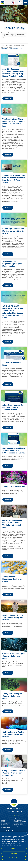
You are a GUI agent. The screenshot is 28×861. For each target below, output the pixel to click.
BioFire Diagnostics (18, 820)
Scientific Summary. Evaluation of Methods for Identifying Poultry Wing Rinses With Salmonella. (13, 72)
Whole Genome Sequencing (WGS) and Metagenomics (12, 263)
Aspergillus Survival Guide (13, 487)
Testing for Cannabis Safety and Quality (12, 696)
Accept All (14, 848)
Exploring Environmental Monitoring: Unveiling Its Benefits (13, 231)
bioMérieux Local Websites (20, 821)
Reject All (14, 853)
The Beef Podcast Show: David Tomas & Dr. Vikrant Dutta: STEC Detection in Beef (13, 122)
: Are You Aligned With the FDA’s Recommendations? (13, 450)
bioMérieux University (18, 824)
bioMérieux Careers (18, 818)
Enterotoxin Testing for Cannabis (12, 579)
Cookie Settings (14, 858)
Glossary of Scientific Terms (20, 826)
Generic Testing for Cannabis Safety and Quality (13, 656)
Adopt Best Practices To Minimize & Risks (12, 407)
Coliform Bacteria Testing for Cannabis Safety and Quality (13, 734)
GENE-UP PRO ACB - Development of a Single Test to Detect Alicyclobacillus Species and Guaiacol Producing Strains (12, 312)
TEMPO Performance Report (11, 364)
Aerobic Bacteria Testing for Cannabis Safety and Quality (12, 617)
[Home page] (2, 2)
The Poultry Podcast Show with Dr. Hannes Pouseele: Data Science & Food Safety (13, 178)
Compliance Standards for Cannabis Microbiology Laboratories (13, 773)
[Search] (19, 3)
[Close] (25, 833)
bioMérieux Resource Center (20, 823)
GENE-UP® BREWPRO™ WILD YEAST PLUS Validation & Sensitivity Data (13, 523)
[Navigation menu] (25, 2)
